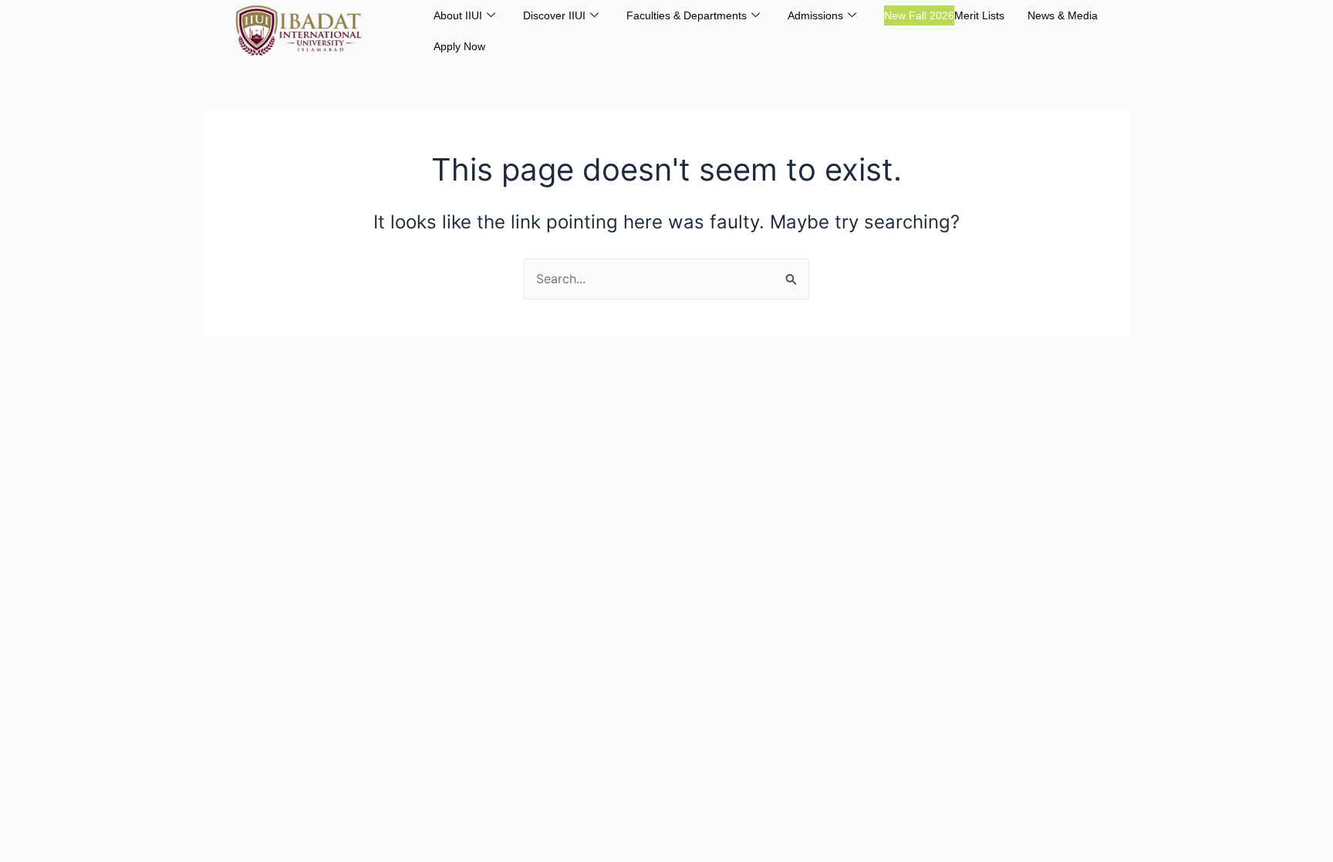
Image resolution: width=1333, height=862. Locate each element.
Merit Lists (944, 15)
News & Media (1063, 15)
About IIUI (458, 15)
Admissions (815, 15)
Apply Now (459, 46)
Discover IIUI (554, 15)
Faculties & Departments (686, 15)
